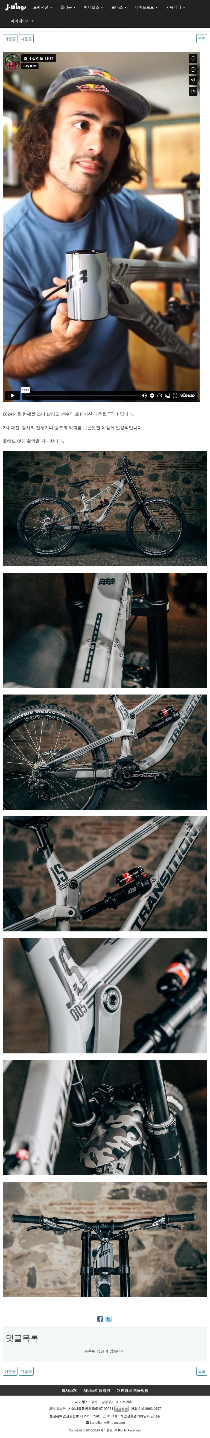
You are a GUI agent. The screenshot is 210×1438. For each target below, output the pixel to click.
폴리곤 (66, 7)
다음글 (26, 38)
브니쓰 (117, 7)
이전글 (10, 38)
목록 (202, 38)
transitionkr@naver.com (107, 1422)
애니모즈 (92, 7)
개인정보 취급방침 (132, 1390)
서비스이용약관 (96, 1390)
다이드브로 (145, 7)
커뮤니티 (174, 7)
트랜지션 (41, 7)
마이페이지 (21, 20)
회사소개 (69, 1390)
